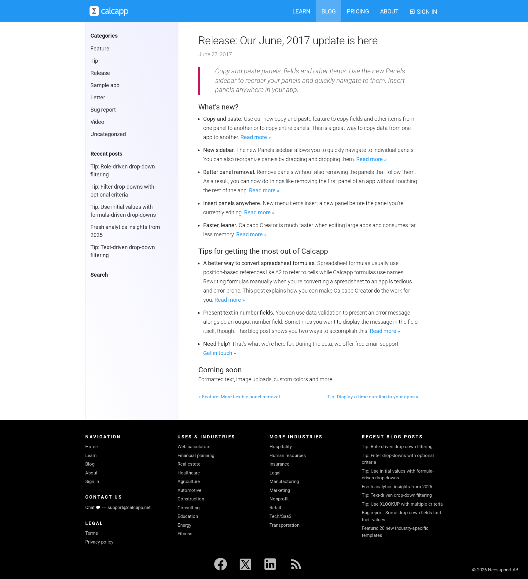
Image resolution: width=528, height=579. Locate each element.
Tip (94, 60)
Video (97, 122)
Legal (275, 473)
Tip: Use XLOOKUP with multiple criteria (402, 504)
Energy (184, 525)
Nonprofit (279, 499)
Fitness (185, 534)
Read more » (255, 137)
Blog (89, 464)
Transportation (284, 525)
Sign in (92, 481)
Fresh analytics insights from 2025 (397, 486)
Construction (191, 499)
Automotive (189, 490)
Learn (91, 455)
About (91, 473)
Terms (91, 533)
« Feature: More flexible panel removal (239, 397)
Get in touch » (219, 353)
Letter (97, 97)
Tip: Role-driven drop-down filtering (397, 446)
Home (91, 446)
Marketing (280, 490)
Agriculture (189, 481)
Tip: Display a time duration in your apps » (372, 397)
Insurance (279, 464)
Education (188, 516)
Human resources (288, 455)
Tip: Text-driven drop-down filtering (397, 495)
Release (100, 73)
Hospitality (281, 446)
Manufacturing (284, 481)
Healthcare (189, 473)
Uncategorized (108, 134)
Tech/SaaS (281, 516)
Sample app (104, 85)
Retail (275, 508)
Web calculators (194, 446)
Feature (99, 48)
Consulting (189, 508)
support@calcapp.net (129, 507)
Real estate (189, 464)
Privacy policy (99, 542)
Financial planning (196, 455)
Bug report (103, 109)
